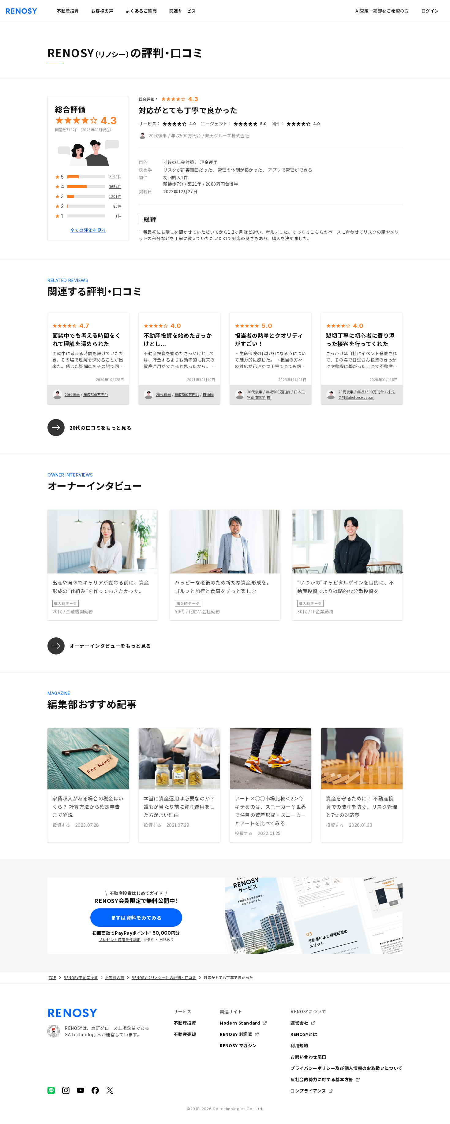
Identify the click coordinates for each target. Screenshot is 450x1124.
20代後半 (157, 135)
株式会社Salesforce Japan (366, 394)
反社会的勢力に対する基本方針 (322, 1079)
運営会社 (300, 1023)
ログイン (430, 11)
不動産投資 (185, 1023)
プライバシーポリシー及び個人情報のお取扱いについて (347, 1068)
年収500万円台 (186, 135)
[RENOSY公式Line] (51, 1090)
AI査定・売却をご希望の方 (382, 11)
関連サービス (182, 11)
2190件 (115, 177)
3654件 (115, 186)
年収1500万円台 (370, 391)
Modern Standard (240, 1023)
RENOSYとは (304, 1034)
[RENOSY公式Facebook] (95, 1090)
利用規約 (300, 1045)
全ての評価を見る (88, 230)
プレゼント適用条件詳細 (120, 939)
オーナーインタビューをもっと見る (110, 645)
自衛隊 (208, 394)
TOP (52, 977)
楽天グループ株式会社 (227, 135)
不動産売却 (185, 1034)
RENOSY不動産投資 (81, 977)
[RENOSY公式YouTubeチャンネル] (80, 1090)
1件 (118, 216)
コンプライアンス (308, 1091)
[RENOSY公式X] (110, 1090)
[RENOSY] (98, 1013)
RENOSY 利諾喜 (236, 1034)
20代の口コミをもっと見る (100, 427)
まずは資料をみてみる (136, 917)
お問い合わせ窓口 (308, 1057)
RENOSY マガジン (238, 1045)
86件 (117, 206)
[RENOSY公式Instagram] (65, 1090)
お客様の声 (114, 977)
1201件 (115, 196)
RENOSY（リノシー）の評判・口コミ (164, 977)
